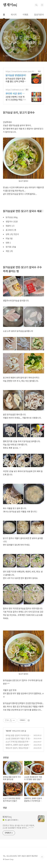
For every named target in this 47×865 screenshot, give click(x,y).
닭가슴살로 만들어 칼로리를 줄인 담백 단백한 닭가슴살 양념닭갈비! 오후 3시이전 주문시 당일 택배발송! (16, 80)
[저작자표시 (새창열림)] (28, 720)
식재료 (25, 14)
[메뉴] (42, 5)
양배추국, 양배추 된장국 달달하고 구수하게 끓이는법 (18, 746)
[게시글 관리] (13, 720)
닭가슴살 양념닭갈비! (16, 75)
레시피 (14, 14)
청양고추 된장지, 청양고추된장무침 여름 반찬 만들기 (18, 749)
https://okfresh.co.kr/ (15, 90)
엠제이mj (10, 5)
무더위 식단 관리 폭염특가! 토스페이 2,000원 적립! (15, 93)
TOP (42, 857)
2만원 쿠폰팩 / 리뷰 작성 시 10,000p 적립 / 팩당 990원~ (16, 98)
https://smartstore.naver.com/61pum (21, 71)
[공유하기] (10, 720)
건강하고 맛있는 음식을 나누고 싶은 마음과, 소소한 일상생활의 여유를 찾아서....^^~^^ (19, 826)
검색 (36, 5)
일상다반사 (39, 14)
